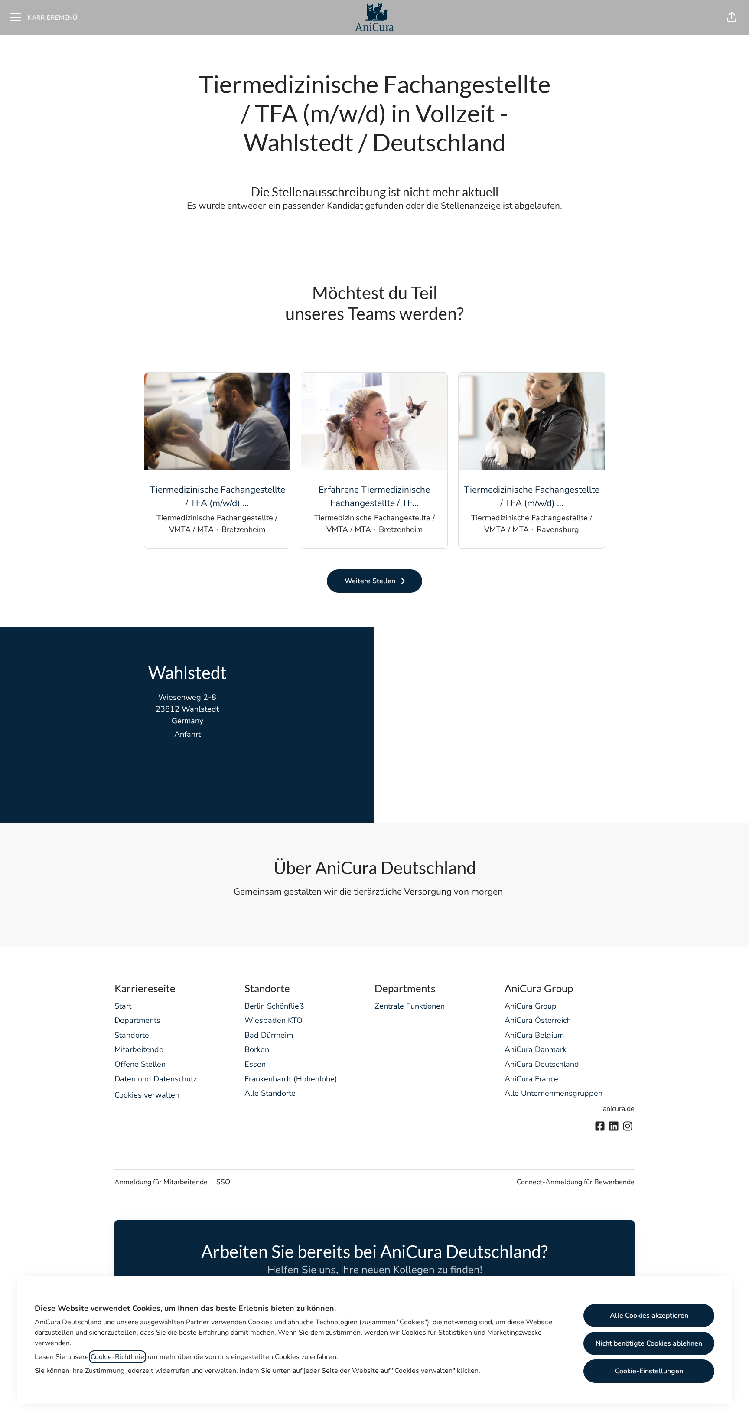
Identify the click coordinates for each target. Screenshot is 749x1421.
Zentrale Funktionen (409, 1006)
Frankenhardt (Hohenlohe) (290, 1079)
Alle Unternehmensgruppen (553, 1093)
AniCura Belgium (534, 1035)
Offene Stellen (140, 1064)
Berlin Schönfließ (274, 1006)
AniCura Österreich (538, 1020)
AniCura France (531, 1079)
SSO (223, 1182)
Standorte (131, 1035)
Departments (137, 1020)
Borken (256, 1049)
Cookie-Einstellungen (649, 1371)
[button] (732, 17)
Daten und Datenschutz (155, 1079)
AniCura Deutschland (542, 1064)
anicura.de (619, 1109)
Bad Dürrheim (268, 1035)
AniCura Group (531, 1006)
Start (122, 1006)
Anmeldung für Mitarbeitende (161, 1182)
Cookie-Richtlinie (117, 1357)
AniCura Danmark (536, 1049)
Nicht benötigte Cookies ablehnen (649, 1343)
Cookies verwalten (146, 1095)
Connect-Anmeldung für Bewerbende (576, 1182)
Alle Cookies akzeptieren (649, 1315)
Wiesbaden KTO (273, 1020)
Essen (255, 1064)
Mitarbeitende (138, 1049)
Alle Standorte (270, 1093)
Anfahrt (187, 734)
